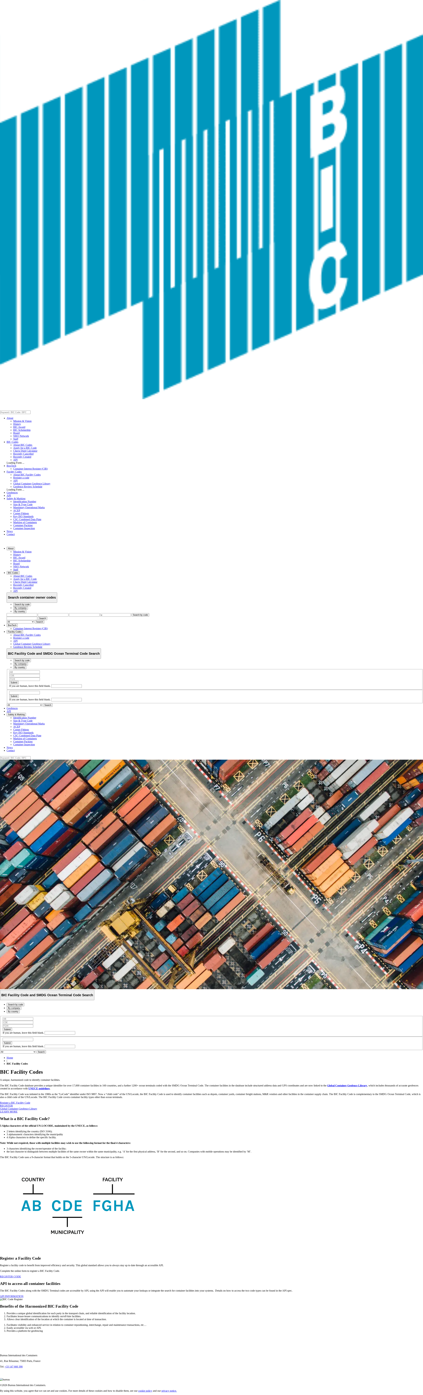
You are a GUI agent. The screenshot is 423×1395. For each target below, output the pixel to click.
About (10, 418)
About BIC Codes (22, 444)
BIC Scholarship (22, 430)
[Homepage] (211, 398)
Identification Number (24, 501)
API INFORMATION (11, 1296)
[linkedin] (3, 1376)
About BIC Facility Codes (27, 474)
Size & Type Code (23, 504)
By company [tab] (21, 608)
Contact (11, 534)
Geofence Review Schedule (27, 486)
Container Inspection (24, 528)
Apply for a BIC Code (25, 447)
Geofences (12, 492)
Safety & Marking (16, 498)
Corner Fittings (21, 513)
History (17, 424)
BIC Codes (12, 442)
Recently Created (22, 456)
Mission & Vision (22, 421)
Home (10, 1057)
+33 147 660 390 (14, 1366)
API (15, 459)
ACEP (16, 510)
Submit (14, 682)
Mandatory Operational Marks (29, 507)
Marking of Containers (25, 522)
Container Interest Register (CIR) (30, 468)
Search (42, 618)
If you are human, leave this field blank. (30, 686)
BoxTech (11, 465)
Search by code (140, 615)
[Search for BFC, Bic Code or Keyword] (32, 412)
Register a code (21, 477)
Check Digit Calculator (25, 450)
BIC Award (19, 427)
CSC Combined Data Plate (27, 519)
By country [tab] (20, 611)
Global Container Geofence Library (31, 483)
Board (16, 433)
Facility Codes (14, 471)
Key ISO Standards (23, 516)
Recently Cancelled (23, 453)
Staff (15, 439)
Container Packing (23, 525)
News (10, 531)
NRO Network (21, 436)
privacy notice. (169, 1390)
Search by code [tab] (22, 604)
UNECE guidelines (39, 1088)
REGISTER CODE (10, 1276)
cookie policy (145, 1390)
